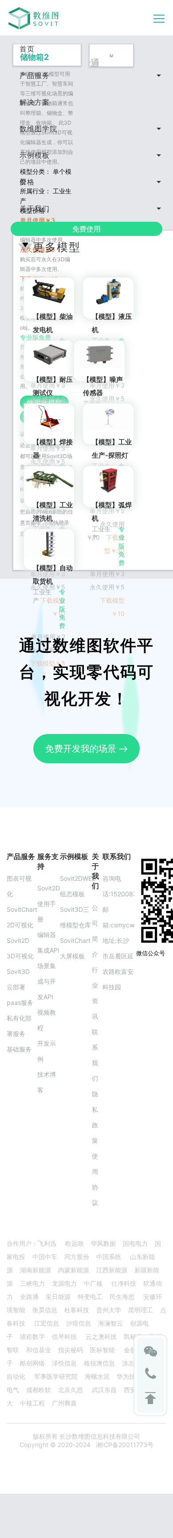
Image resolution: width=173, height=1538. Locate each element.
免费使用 (86, 228)
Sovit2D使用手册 (48, 903)
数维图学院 (38, 128)
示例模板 (35, 155)
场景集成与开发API (46, 981)
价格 (27, 181)
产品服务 (35, 75)
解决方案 (35, 102)
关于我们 (35, 208)
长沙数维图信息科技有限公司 (99, 1436)
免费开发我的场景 (82, 748)
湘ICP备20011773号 (124, 1444)
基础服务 (19, 1049)
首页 (27, 48)
